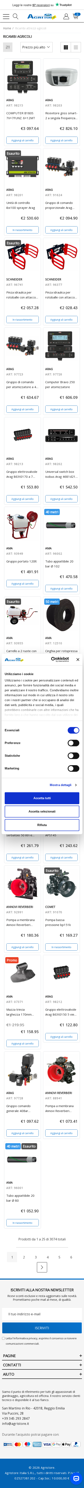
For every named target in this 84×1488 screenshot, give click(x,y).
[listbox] (36, 47)
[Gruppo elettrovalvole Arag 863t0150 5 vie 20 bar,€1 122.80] (61, 973)
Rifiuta (42, 825)
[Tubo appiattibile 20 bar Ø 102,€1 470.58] (61, 525)
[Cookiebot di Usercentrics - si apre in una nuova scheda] (52, 659)
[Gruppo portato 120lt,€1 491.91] (22, 525)
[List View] (76, 47)
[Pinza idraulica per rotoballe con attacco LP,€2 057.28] (22, 256)
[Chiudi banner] (77, 659)
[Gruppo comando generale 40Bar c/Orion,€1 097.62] (22, 1069)
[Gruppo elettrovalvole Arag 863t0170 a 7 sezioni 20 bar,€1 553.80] (22, 435)
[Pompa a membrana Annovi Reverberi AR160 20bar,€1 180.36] (22, 883)
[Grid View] (66, 47)
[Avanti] (42, 1267)
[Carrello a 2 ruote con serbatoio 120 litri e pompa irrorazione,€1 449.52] (22, 615)
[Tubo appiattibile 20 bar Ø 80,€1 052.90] (22, 1159)
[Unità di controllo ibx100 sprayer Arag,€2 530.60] (22, 166)
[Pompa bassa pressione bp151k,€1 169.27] (61, 883)
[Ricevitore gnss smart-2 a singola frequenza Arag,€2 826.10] (61, 77)
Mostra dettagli (61, 785)
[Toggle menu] (6, 16)
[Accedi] (66, 16)
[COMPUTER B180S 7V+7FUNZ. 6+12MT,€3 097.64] (22, 77)
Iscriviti (42, 1328)
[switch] (73, 743)
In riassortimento (22, 230)
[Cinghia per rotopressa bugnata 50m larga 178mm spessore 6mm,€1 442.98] (61, 615)
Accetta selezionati (42, 811)
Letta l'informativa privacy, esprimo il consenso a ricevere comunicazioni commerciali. (41, 1340)
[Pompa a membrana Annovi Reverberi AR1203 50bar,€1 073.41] (61, 1069)
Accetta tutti (42, 798)
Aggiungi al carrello (22, 140)
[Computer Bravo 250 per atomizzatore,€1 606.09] (61, 346)
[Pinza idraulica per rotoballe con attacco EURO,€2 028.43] (61, 256)
